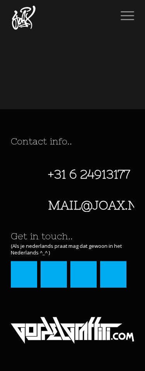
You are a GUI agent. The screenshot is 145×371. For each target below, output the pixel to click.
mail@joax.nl (96, 205)
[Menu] (123, 15)
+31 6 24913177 (89, 174)
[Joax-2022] (60, 15)
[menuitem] (123, 15)
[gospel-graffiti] (72, 330)
